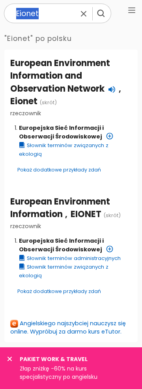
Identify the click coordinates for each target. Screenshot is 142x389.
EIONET (86, 214)
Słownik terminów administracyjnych (74, 258)
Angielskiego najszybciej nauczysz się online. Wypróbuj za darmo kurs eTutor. (68, 327)
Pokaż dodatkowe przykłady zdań (59, 169)
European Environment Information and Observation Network (60, 76)
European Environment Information (60, 207)
